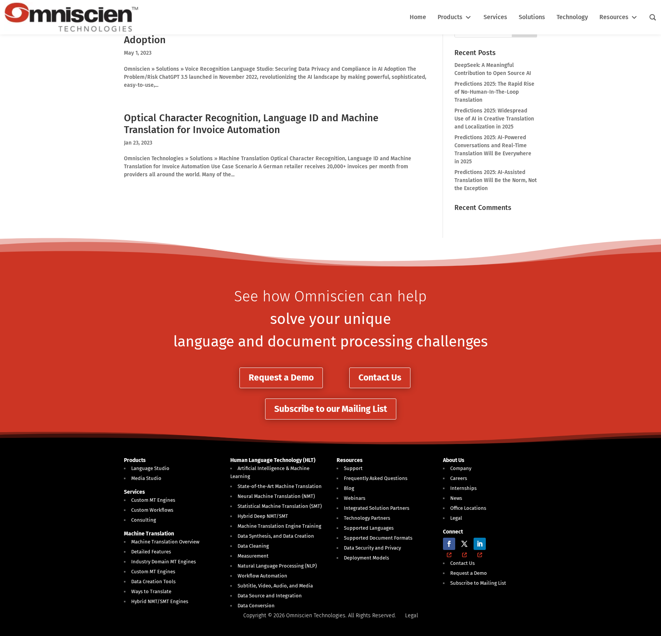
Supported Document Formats (378, 538)
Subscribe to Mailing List (478, 583)
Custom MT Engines (153, 500)
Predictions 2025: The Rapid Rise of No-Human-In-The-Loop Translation (494, 92)
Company (460, 468)
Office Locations (468, 508)
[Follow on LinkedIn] (480, 544)
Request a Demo (281, 377)
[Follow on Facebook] (449, 544)
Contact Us (379, 377)
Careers (458, 478)
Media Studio (146, 478)
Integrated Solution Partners (376, 508)
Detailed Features (151, 552)
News (456, 498)
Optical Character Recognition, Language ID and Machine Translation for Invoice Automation (251, 124)
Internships (463, 488)
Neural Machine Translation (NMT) (276, 496)
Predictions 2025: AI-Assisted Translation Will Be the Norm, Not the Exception (495, 180)
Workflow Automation (262, 576)
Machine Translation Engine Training (279, 526)
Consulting (143, 520)
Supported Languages (369, 528)
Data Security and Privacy (372, 548)
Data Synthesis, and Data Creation (276, 536)
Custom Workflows (152, 510)
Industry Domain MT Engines (163, 561)
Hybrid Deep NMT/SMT (263, 516)
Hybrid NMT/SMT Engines (159, 601)
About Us (453, 460)
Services (134, 492)
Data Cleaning (253, 546)
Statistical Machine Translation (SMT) (280, 506)
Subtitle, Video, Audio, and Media (275, 586)
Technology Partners (367, 518)
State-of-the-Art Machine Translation (280, 486)
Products (135, 460)
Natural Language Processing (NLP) (277, 566)
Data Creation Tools (153, 581)
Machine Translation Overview (165, 542)
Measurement (253, 556)
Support (353, 468)
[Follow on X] (464, 544)
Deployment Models (366, 558)
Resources (350, 460)
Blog (349, 488)
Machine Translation (149, 533)
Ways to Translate (151, 591)
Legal (456, 518)
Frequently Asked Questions (375, 478)
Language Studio (150, 468)
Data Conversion (256, 605)
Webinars (354, 498)
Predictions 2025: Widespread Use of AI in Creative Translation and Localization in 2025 (494, 118)
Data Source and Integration (270, 596)
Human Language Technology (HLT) (273, 460)
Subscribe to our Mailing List (330, 408)
